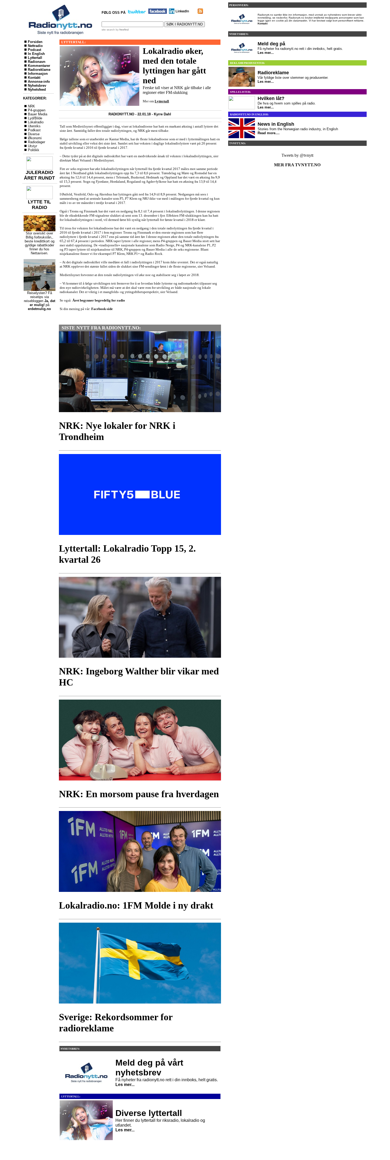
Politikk (33, 150)
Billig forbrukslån (38, 237)
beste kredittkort (37, 241)
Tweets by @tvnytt (297, 155)
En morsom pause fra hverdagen (152, 794)
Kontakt (34, 78)
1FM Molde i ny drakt (168, 905)
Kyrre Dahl (162, 114)
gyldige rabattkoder (39, 245)
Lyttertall (35, 58)
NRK (31, 106)
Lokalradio (36, 122)
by (122, 29)
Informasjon (38, 74)
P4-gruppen (36, 110)
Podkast (34, 130)
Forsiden (35, 42)
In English (36, 54)
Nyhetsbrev (37, 86)
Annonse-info (39, 82)
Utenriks (34, 126)
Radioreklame (39, 70)
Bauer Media (37, 114)
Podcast (34, 50)
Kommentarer (39, 66)
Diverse (34, 134)
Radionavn (36, 62)
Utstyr (32, 146)
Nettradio (35, 46)
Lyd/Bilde (35, 118)
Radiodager (36, 142)
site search (108, 29)
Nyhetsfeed (37, 89)
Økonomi (35, 138)
